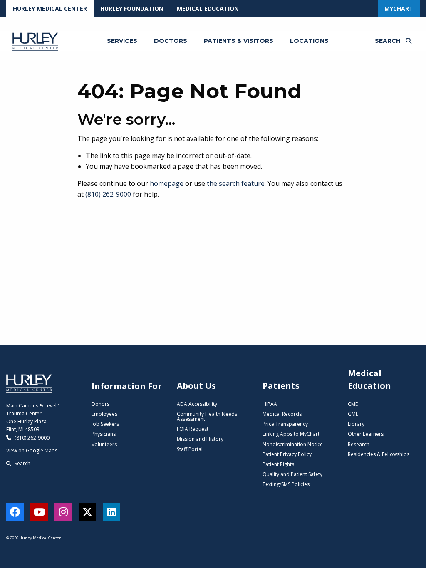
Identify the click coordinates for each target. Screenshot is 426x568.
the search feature (236, 183)
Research (358, 444)
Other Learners (366, 433)
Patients (281, 385)
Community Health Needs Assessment (207, 416)
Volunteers (104, 444)
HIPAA (270, 403)
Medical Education (208, 8)
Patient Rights (278, 464)
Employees (104, 413)
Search (21, 463)
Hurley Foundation (131, 8)
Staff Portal (190, 449)
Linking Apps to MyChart (291, 433)
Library (356, 423)
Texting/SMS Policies (286, 484)
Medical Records (282, 413)
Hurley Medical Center (50, 8)
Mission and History (200, 438)
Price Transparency (285, 423)
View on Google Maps (31, 450)
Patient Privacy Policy (287, 454)
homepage (166, 183)
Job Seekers (105, 423)
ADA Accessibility (197, 403)
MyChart (398, 8)
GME (353, 413)
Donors (100, 403)
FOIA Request (192, 428)
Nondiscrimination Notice (293, 444)
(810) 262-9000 (108, 194)
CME (353, 403)
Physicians (104, 433)
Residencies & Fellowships (378, 454)
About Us (196, 385)
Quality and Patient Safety (292, 474)
